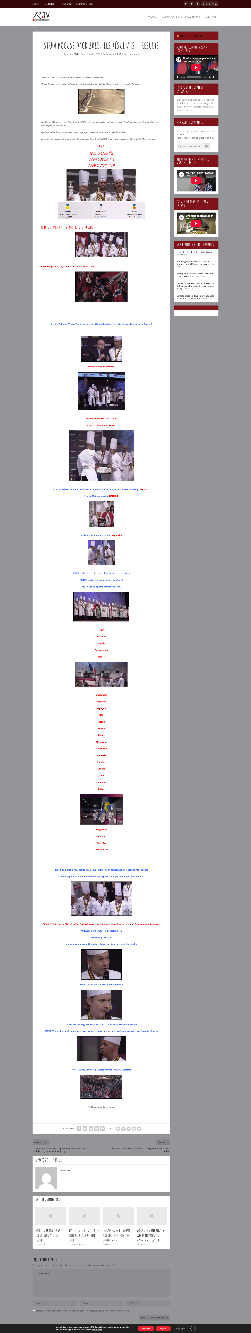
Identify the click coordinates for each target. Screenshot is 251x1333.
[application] (196, 67)
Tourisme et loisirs (84, 3)
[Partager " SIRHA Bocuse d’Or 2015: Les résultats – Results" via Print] (102, 1129)
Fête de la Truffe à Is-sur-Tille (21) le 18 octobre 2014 (84, 1235)
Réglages (180, 1328)
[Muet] (210, 77)
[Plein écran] (214, 77)
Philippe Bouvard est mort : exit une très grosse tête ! (195, 275)
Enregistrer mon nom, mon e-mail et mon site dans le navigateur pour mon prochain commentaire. (82, 1310)
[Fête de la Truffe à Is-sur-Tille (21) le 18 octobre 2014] (84, 1216)
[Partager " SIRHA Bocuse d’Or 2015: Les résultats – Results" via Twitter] (85, 1129)
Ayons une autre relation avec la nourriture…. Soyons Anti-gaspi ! (151, 1235)
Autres (36, 3)
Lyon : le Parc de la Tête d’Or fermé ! (195, 252)
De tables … (50, 3)
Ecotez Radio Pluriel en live (191, 36)
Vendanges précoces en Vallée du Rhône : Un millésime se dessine (193, 263)
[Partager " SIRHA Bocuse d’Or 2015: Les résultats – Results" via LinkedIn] (91, 1129)
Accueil (152, 17)
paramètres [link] (97, 1329)
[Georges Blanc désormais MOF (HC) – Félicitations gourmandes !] (118, 1216)
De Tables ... (108, 54)
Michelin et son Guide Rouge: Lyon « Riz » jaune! (47, 1235)
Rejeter (163, 1328)
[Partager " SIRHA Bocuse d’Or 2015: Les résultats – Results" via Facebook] (79, 1129)
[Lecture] (177, 77)
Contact (210, 17)
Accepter (146, 1328)
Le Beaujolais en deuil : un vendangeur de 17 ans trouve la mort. (196, 297)
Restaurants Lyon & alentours (181, 17)
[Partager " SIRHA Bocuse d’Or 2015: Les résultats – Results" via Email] (96, 1129)
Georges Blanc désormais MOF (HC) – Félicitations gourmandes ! (116, 1235)
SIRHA (118, 54)
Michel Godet (80, 54)
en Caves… (67, 3)
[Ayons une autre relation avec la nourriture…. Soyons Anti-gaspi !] (152, 1216)
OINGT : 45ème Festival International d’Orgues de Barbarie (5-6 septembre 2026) (195, 286)
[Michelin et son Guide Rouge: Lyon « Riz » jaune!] (50, 1216)
